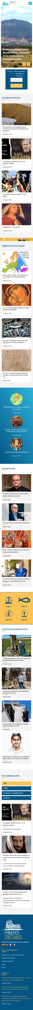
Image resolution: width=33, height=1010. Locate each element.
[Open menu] (30, 3)
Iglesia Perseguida (7, 961)
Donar (4, 967)
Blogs (3, 964)
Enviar (17, 86)
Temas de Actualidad (8, 958)
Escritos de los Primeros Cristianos (13, 955)
